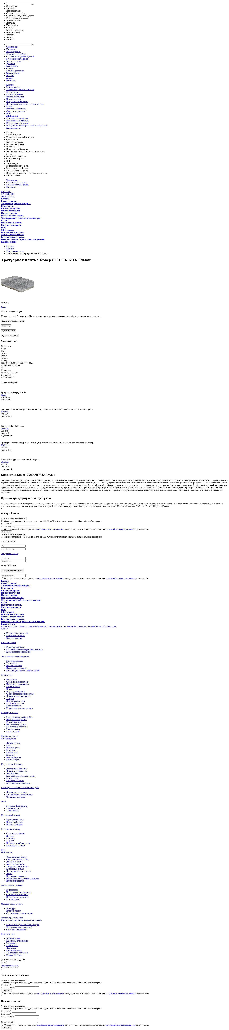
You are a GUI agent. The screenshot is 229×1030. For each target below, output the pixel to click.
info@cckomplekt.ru (9, 553)
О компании (11, 47)
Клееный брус (12, 760)
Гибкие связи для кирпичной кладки (22, 924)
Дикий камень (12, 773)
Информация (40, 626)
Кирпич (10, 85)
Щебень (10, 836)
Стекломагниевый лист (17, 894)
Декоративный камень (16, 771)
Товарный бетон (13, 808)
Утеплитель (11, 663)
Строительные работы (16, 54)
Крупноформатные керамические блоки (24, 649)
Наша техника (79, 626)
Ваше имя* (6, 523)
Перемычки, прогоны (16, 876)
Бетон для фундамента (16, 806)
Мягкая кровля (13, 729)
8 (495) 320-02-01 (8, 541)
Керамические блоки (15, 635)
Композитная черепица (16, 727)
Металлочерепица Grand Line (19, 717)
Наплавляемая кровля (16, 724)
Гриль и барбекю (14, 955)
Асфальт (10, 841)
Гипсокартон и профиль (17, 118)
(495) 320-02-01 (8, 196)
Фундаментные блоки (16, 857)
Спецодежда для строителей (19, 927)
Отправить (6, 532)
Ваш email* (6, 1014)
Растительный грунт (15, 845)
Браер (3, 307)
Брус (8, 745)
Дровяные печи (13, 938)
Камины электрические (17, 941)
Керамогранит (12, 778)
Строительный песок (15, 833)
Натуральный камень (16, 109)
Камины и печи (13, 128)
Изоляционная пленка (16, 668)
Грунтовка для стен (15, 703)
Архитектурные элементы (18, 783)
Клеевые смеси (13, 686)
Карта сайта (101, 626)
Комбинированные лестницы (19, 794)
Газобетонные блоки (15, 647)
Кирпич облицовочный (17, 633)
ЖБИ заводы (12, 116)
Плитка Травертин (14, 824)
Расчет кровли (12, 731)
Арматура (10, 908)
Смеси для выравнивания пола (20, 694)
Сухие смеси (12, 92)
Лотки (9, 873)
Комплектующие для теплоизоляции (22, 670)
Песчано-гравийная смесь (18, 843)
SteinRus (5, 428)
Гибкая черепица (14, 722)
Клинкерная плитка (15, 781)
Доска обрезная (13, 743)
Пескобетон (11, 679)
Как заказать (12, 66)
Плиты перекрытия (15, 881)
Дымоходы (11, 948)
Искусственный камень (17, 101)
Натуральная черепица (16, 719)
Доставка (10, 63)
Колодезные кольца (15, 869)
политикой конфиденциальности (121, 529)
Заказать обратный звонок (12, 571)
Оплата (9, 68)
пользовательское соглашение (50, 529)
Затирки (10, 698)
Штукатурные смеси (15, 691)
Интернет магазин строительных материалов (26, 125)
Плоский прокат (13, 911)
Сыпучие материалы (15, 111)
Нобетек (5, 412)
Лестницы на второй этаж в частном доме (25, 104)
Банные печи (12, 945)
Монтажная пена (14, 706)
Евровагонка (12, 752)
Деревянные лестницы (16, 792)
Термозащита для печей (17, 953)
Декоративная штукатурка (18, 696)
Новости (10, 75)
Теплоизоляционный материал (20, 89)
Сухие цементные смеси (17, 682)
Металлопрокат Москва (17, 121)
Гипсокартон (12, 890)
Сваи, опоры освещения (17, 859)
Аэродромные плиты (15, 864)
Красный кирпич (14, 638)
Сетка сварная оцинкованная (19, 913)
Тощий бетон (12, 811)
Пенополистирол (14, 665)
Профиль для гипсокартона (18, 892)
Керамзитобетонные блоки (18, 652)
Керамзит (10, 838)
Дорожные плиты (14, 862)
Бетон (9, 106)
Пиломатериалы (13, 99)
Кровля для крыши (14, 94)
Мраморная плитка (15, 820)
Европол (10, 755)
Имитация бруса (13, 757)
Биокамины (11, 943)
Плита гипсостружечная (17, 897)
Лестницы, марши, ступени (18, 871)
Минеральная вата (14, 661)
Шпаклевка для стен (15, 701)
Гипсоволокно (12, 899)
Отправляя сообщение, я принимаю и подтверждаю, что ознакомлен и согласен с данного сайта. (76, 529)
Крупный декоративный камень (20, 776)
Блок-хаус (10, 750)
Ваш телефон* (7, 526)
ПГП (8, 113)
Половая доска (13, 748)
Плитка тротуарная (15, 97)
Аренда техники (13, 61)
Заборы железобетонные (17, 866)
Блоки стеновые (13, 87)
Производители (13, 51)
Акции (9, 78)
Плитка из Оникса (14, 822)
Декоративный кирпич (16, 769)
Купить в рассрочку (15, 71)
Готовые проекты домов (17, 59)
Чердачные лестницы (16, 797)
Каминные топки (14, 950)
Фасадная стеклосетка (16, 929)
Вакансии (10, 80)
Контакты (10, 49)
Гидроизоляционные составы (19, 708)
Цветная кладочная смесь (17, 684)
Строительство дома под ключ (20, 56)
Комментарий (7, 1022)
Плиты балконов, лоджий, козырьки (22, 878)
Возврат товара (13, 73)
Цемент (9, 689)
